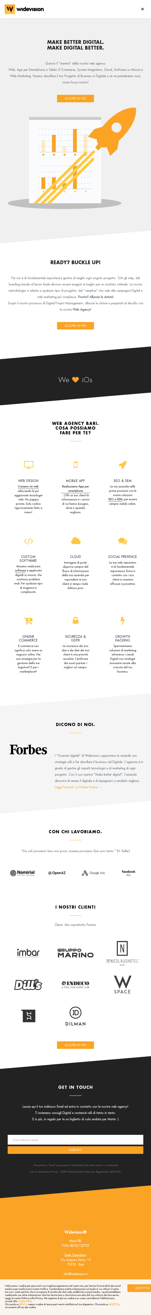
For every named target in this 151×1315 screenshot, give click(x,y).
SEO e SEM (115, 499)
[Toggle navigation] (141, 9)
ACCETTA (114, 1304)
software (20, 570)
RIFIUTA (23, 1304)
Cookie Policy (25, 1301)
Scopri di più (75, 98)
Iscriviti (75, 1150)
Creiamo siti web (28, 486)
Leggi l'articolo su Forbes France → (78, 787)
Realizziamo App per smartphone (75, 488)
